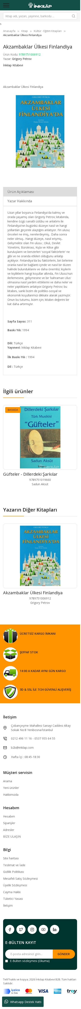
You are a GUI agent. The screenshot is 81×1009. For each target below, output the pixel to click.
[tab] (40, 191)
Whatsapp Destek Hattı (25, 1002)
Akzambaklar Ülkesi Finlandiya (33, 592)
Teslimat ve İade (14, 865)
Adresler (8, 830)
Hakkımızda (10, 795)
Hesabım (9, 816)
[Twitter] (21, 929)
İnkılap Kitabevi (13, 65)
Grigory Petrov (22, 59)
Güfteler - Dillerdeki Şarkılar (30, 474)
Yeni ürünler (11, 788)
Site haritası (11, 858)
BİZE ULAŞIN (12, 836)
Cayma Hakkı (12, 892)
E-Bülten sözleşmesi (23, 961)
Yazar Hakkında (19, 201)
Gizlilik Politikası (13, 872)
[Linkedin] (54, 929)
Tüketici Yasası (13, 899)
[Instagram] (32, 929)
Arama (7, 781)
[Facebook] (9, 929)
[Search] (73, 15)
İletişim (8, 905)
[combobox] (40, 15)
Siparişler (9, 823)
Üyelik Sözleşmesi (15, 885)
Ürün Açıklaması (20, 191)
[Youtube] (43, 929)
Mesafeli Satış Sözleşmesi (20, 878)
